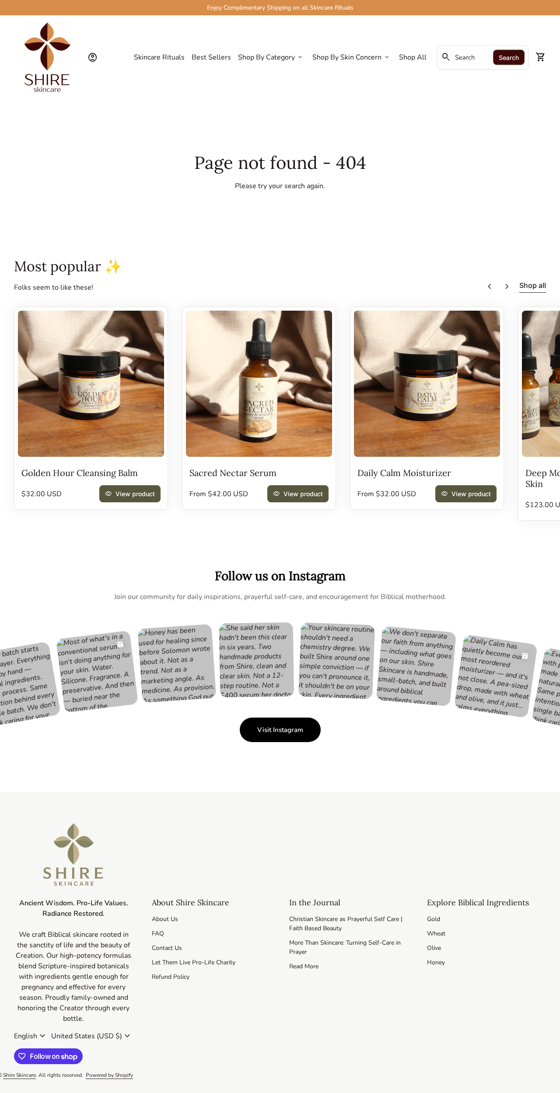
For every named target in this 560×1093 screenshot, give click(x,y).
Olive (434, 948)
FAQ (158, 933)
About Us (165, 919)
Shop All (413, 57)
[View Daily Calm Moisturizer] (427, 384)
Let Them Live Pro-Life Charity (193, 962)
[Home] (47, 57)
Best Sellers (211, 57)
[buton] (31, 1036)
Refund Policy (170, 977)
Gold (433, 919)
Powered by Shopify (109, 1075)
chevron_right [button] (507, 286)
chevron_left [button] (489, 286)
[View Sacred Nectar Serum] (259, 384)
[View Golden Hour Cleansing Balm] (91, 384)
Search (509, 57)
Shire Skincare (19, 1075)
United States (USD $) (92, 1036)
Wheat (436, 933)
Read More (303, 966)
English (31, 1036)
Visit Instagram (289, 732)
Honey (436, 962)
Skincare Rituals (159, 57)
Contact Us (167, 948)
